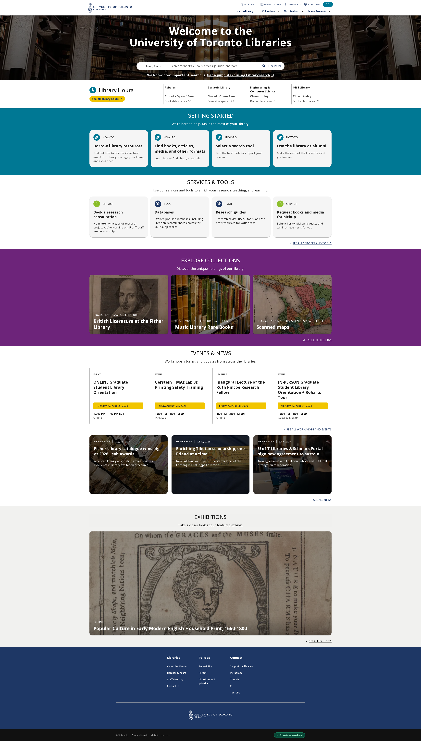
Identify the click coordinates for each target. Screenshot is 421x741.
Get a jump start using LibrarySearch (238, 75)
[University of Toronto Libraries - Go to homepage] (210, 719)
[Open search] (328, 4)
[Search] (264, 66)
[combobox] (156, 66)
